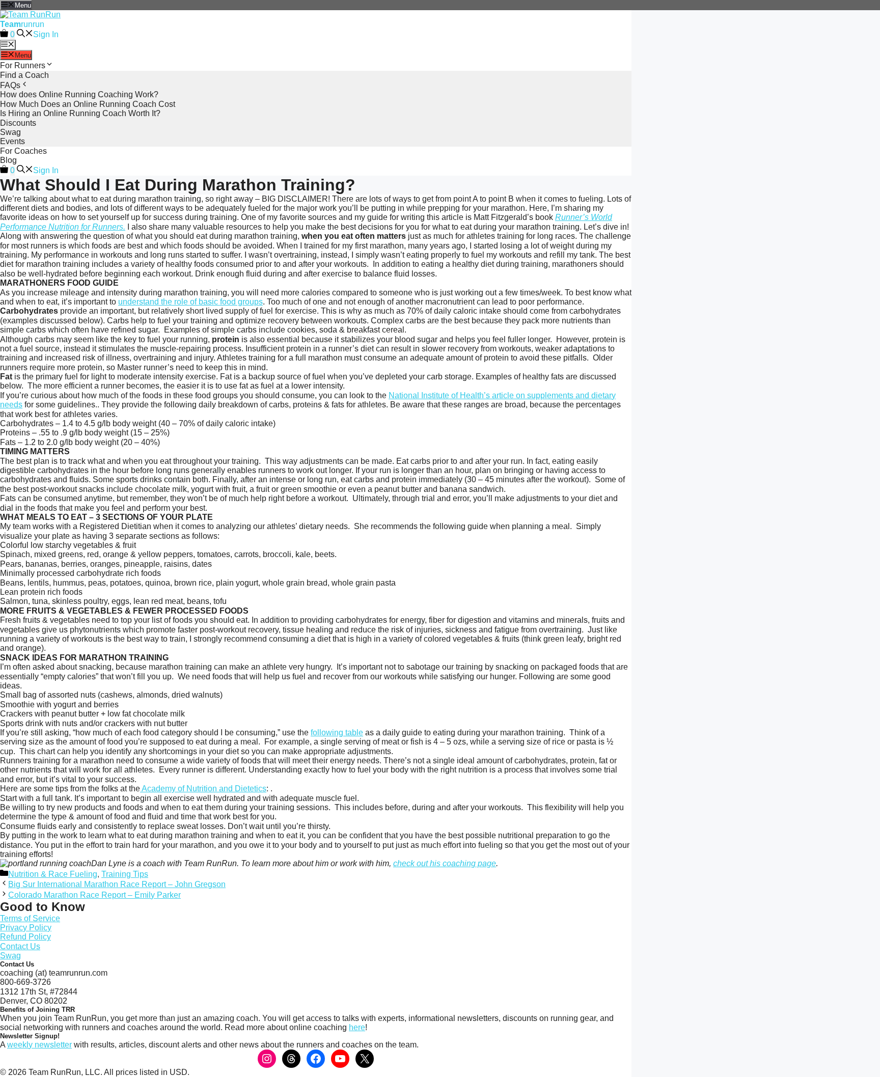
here (357, 1027)
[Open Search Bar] (25, 34)
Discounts (18, 123)
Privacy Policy (25, 927)
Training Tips (124, 874)
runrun (22, 24)
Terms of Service (30, 918)
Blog (8, 160)
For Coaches (23, 151)
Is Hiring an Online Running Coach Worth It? (80, 113)
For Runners (22, 65)
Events (12, 141)
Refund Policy (25, 936)
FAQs (10, 85)
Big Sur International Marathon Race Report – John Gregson (117, 884)
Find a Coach (24, 75)
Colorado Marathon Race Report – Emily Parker (94, 895)
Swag (10, 132)
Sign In (46, 34)
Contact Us (20, 946)
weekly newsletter (39, 1044)
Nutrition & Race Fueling (52, 874)
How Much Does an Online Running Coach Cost (87, 104)
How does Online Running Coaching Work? (79, 94)
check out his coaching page (444, 863)
